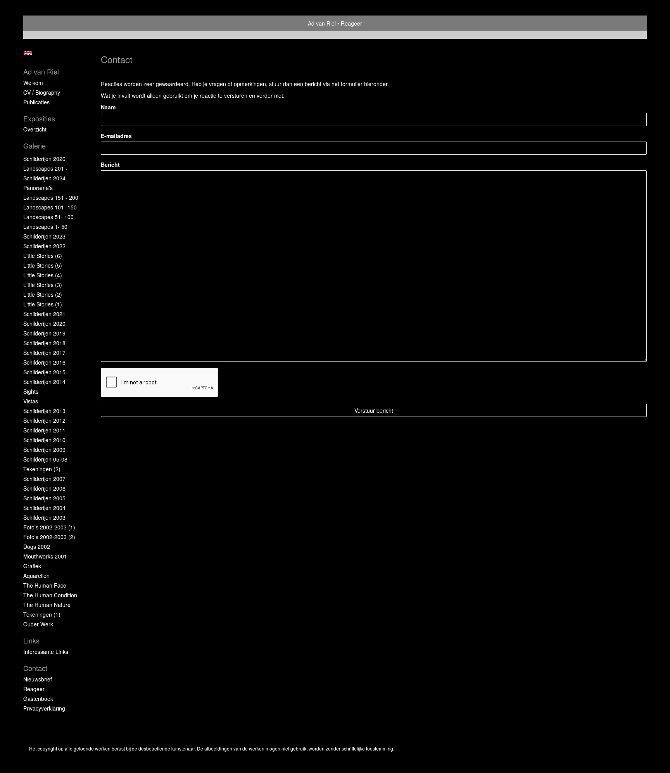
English (27, 52)
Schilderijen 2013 (44, 411)
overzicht (35, 129)
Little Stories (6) (42, 255)
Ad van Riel (322, 23)
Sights (30, 391)
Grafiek (32, 566)
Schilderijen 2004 (44, 508)
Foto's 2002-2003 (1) (49, 527)
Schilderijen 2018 (44, 343)
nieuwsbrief (37, 679)
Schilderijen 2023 (44, 236)
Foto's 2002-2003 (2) (49, 537)
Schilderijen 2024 (44, 178)
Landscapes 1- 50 (45, 226)
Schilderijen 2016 (44, 362)
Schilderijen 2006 (44, 488)
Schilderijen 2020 (44, 323)
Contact (35, 668)
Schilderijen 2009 (44, 449)
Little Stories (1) (42, 304)
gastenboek (38, 698)
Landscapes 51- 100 (48, 217)
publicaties (36, 102)
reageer (34, 689)
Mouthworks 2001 (45, 556)
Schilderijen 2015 (44, 372)
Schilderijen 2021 (44, 314)
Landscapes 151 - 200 (50, 197)
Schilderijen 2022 (44, 246)
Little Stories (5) (42, 265)
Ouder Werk (38, 624)
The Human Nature (47, 605)
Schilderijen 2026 (44, 159)
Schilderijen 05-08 (45, 459)
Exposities (39, 118)
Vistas (30, 401)
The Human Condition (50, 595)
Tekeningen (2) (41, 469)
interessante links (45, 651)
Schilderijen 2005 (44, 498)
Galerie (34, 145)
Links (31, 640)
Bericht (110, 164)
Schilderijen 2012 (44, 420)
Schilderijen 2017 (44, 352)
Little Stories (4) (42, 275)
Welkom (33, 82)
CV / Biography (41, 92)
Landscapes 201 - (45, 168)
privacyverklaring (44, 708)
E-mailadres (116, 136)
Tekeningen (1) (41, 614)
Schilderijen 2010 (44, 440)
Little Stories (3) (42, 285)
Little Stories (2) (42, 294)
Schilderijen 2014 (44, 382)
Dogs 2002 (36, 546)
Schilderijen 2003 (44, 517)
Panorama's (38, 188)
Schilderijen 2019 (44, 333)
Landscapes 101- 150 (50, 207)
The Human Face (44, 585)
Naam (108, 107)
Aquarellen (36, 575)
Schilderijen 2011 (44, 430)
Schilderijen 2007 (44, 478)
